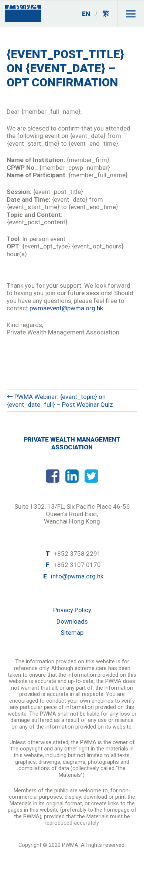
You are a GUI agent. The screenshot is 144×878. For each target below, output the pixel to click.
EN (86, 13)
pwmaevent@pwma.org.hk (66, 308)
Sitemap (72, 632)
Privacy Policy (72, 610)
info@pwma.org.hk (77, 576)
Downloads (72, 621)
